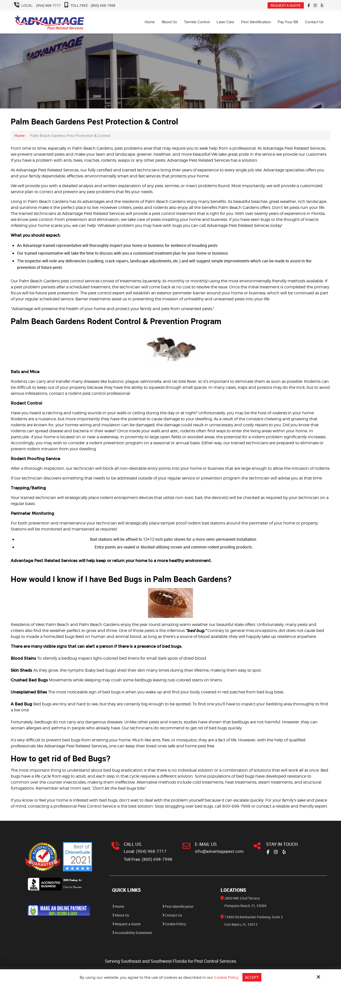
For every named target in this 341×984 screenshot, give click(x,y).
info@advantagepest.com (219, 851)
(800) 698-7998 (103, 5)
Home (19, 135)
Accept (252, 977)
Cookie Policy (226, 977)
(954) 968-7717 (48, 5)
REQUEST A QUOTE (286, 5)
